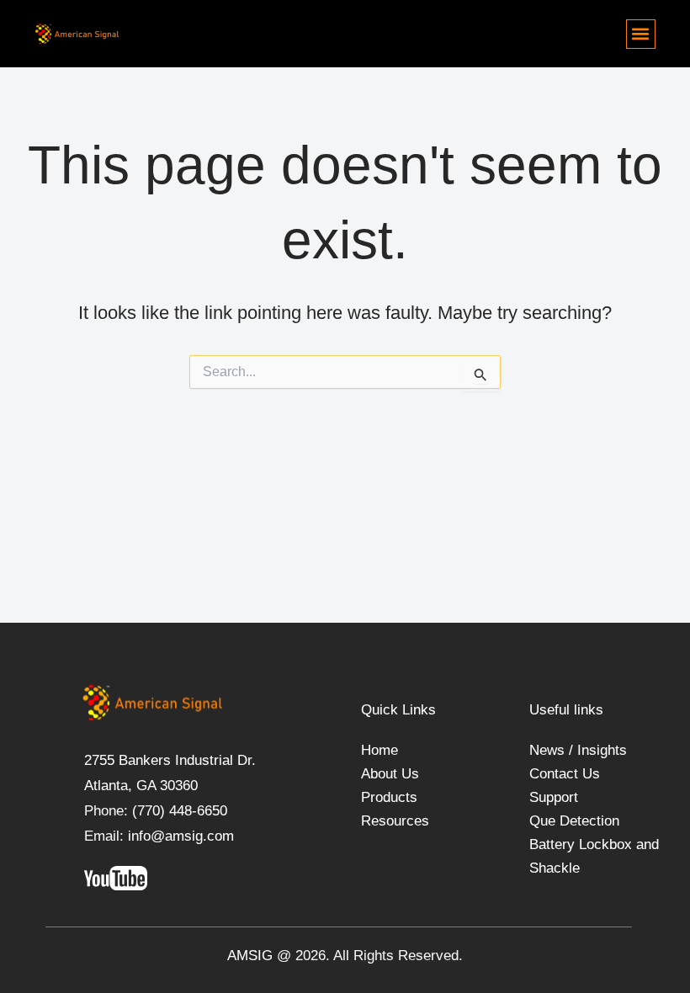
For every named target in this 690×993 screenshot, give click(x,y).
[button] (641, 34)
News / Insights (578, 750)
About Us (390, 774)
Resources (395, 821)
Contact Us (564, 774)
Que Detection (574, 821)
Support (553, 797)
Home (379, 750)
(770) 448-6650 (177, 811)
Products (389, 797)
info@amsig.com (181, 836)
